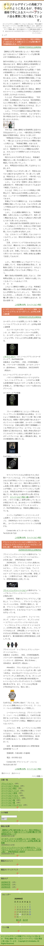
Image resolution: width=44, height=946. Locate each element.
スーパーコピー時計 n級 (19, 497)
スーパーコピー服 (8, 803)
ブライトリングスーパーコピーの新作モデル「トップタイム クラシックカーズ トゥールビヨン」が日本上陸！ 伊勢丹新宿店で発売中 (21, 850)
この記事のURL (20, 304)
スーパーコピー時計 (34, 304)
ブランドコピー (7, 784)
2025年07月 (5, 882)
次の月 (25, 920)
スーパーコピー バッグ (10, 791)
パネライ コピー (9, 357)
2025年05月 (5, 885)
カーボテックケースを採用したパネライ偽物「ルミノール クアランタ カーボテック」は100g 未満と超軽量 (21, 841)
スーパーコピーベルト (10, 795)
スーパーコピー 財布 (9, 793)
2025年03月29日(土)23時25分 (29, 550)
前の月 (18, 920)
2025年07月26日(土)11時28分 (30, 47)
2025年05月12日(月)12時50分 (29, 317)
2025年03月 (5, 887)
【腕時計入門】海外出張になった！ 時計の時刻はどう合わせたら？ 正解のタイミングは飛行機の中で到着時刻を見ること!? (21, 832)
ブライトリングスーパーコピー (15, 590)
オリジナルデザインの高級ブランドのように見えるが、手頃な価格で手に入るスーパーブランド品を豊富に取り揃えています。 (23, 12)
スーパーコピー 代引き (10, 786)
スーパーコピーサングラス (11, 805)
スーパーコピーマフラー (11, 798)
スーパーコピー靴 (8, 800)
